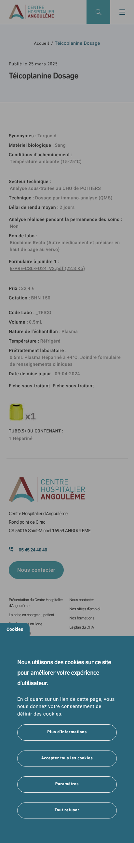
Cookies (15, 629)
